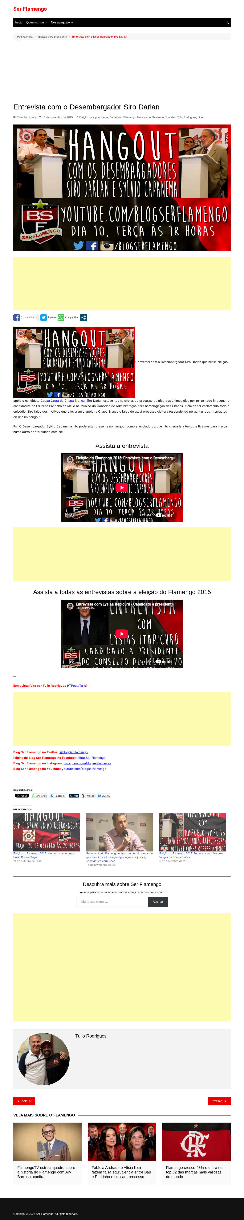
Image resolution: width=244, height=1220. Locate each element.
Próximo (217, 1101)
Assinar (158, 902)
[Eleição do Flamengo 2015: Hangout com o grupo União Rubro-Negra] (48, 832)
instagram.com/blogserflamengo (87, 763)
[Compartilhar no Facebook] (24, 317)
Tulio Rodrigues (26, 117)
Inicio (18, 22)
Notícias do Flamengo (150, 117)
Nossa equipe (60, 22)
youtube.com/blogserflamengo (84, 769)
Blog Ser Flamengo (92, 758)
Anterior (26, 1101)
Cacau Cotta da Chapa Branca (63, 400)
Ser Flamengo (30, 9)
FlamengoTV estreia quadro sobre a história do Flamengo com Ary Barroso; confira (46, 1172)
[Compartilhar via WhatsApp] (68, 317)
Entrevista (116, 117)
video (201, 117)
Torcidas (170, 117)
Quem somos (35, 22)
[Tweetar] (48, 317)
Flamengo (129, 117)
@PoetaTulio (77, 686)
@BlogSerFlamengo (73, 752)
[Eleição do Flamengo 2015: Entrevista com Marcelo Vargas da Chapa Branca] (194, 832)
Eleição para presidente (93, 117)
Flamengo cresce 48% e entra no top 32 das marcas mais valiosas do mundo (194, 1172)
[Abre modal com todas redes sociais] (83, 317)
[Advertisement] (122, 74)
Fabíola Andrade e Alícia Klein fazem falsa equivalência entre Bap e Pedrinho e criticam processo (121, 1172)
